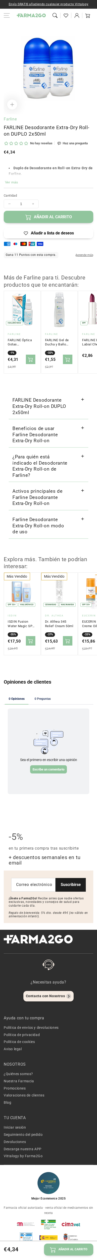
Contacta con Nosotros (45, 996)
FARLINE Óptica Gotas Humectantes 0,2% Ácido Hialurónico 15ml (21, 342)
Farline (10, 119)
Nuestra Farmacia (19, 1081)
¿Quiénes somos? (18, 1074)
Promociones (15, 1088)
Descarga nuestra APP (23, 1149)
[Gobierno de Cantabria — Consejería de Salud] (71, 1237)
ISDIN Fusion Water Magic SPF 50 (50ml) (21, 624)
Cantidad (10, 195)
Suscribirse (71, 884)
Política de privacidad (22, 1035)
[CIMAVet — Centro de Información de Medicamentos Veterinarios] (71, 1224)
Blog (7, 1102)
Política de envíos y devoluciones (31, 1028)
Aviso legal (13, 1049)
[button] (54, 15)
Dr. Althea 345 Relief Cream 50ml (59, 624)
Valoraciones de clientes (24, 1095)
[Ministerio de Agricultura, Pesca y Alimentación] (48, 1237)
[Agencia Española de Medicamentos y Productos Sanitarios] (26, 1224)
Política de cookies (19, 1042)
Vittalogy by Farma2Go (23, 1156)
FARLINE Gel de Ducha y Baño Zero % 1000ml (57, 342)
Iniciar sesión (15, 1127)
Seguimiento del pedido (23, 1135)
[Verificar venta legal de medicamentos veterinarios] (26, 1237)
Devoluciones (15, 1142)
